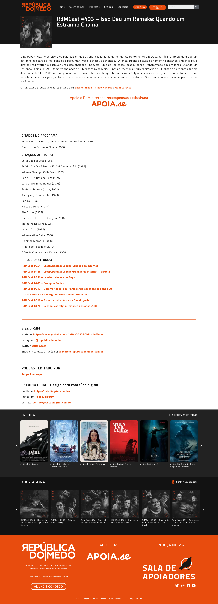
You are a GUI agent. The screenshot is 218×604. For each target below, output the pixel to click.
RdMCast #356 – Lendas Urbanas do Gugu (48, 277)
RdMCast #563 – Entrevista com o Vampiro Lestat (125, 521)
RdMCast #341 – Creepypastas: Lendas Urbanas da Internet (60, 266)
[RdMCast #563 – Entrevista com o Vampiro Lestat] (125, 504)
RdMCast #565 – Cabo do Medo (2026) (63, 521)
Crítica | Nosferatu (29, 464)
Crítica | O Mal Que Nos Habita (121, 465)
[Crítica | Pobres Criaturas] (94, 441)
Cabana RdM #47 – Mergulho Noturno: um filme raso (55, 294)
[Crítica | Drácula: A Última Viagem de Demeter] (184, 441)
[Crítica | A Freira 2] (154, 441)
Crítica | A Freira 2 (149, 464)
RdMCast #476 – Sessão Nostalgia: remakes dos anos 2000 (60, 306)
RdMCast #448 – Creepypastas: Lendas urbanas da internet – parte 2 (66, 271)
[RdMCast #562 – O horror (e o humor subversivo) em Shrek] (156, 504)
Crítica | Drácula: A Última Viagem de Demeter (182, 465)
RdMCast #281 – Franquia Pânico (43, 283)
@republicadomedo (48, 340)
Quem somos (76, 7)
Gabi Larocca (123, 87)
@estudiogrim (45, 397)
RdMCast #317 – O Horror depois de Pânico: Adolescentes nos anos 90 (67, 289)
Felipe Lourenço (32, 374)
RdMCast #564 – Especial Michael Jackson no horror (93, 521)
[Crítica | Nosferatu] (34, 441)
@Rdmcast (39, 346)
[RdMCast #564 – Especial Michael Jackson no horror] (95, 504)
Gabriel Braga (83, 87)
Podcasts (94, 7)
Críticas (108, 7)
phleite (139, 598)
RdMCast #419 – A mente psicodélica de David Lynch (55, 300)
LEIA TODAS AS (182, 415)
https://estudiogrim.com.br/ (52, 391)
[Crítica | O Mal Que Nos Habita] (124, 441)
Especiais (122, 7)
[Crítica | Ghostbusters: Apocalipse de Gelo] (64, 441)
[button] (16, 445)
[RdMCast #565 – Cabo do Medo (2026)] (65, 504)
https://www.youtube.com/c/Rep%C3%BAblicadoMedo (68, 334)
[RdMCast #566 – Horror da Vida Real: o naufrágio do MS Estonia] (34, 504)
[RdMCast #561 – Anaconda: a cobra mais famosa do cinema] (186, 504)
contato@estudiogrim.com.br (52, 402)
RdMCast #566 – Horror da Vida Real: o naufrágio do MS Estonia (34, 522)
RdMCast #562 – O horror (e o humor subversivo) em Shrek (155, 522)
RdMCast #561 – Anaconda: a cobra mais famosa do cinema (185, 522)
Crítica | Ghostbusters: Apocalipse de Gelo (61, 465)
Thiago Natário (102, 87)
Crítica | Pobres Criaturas (92, 464)
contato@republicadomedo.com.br (81, 351)
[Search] (196, 7)
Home (61, 7)
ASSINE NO (186, 482)
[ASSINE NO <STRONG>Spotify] (173, 482)
